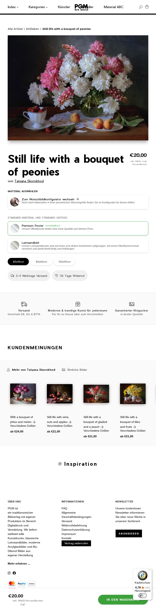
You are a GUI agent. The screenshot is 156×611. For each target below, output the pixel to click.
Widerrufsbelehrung (74, 525)
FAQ (64, 508)
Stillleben (32, 28)
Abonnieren (129, 533)
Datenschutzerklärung (76, 529)
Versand (67, 521)
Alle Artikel (15, 28)
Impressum (69, 534)
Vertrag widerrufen (76, 543)
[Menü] (149, 570)
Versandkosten (139, 164)
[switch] (143, 595)
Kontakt (66, 538)
